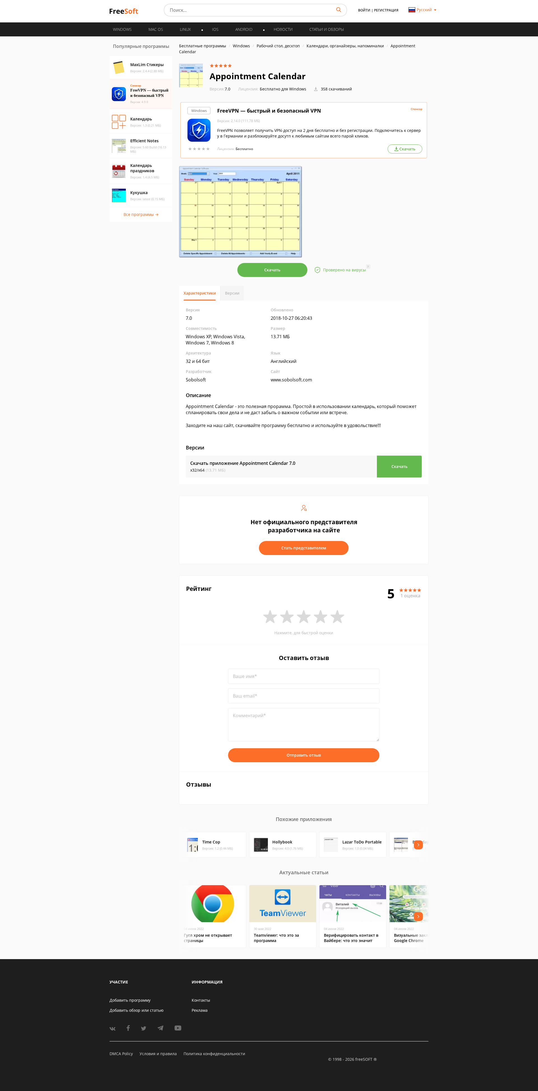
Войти (364, 10)
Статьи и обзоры (326, 29)
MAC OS (156, 29)
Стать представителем (303, 548)
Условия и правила (158, 1053)
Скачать (272, 269)
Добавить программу (130, 1000)
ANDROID (243, 29)
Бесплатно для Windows (283, 89)
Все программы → (141, 214)
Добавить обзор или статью (137, 1010)
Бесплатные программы (202, 45)
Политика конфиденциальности (214, 1053)
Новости (283, 29)
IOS (215, 29)
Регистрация (386, 10)
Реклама (200, 1010)
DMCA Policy (121, 1053)
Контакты (201, 1000)
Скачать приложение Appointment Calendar (242, 463)
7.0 (220, 89)
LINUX (185, 29)
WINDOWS (122, 29)
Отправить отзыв (304, 755)
